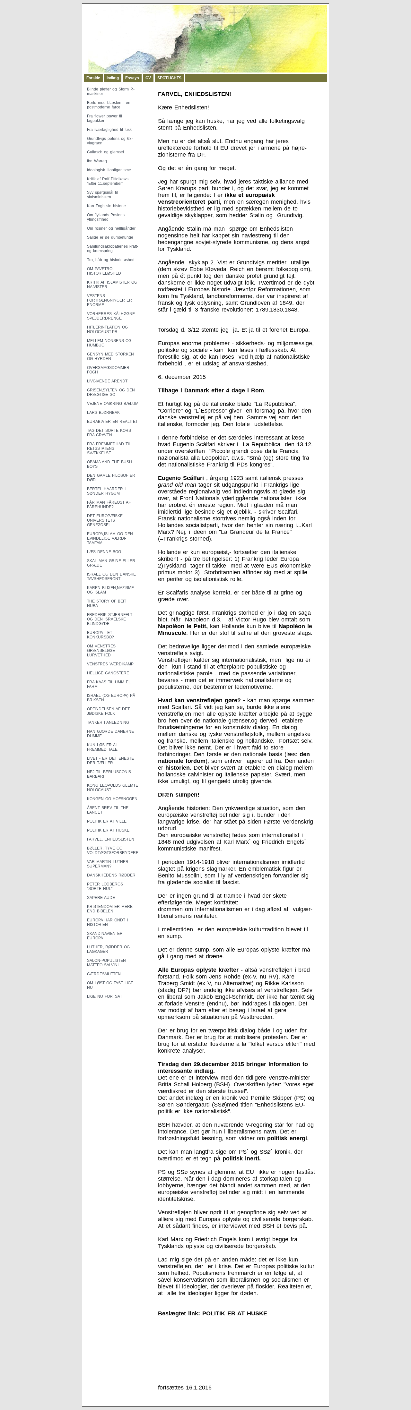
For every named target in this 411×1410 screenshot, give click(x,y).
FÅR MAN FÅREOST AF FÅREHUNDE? (109, 504)
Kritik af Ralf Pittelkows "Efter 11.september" (107, 181)
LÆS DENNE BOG (104, 552)
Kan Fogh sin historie (106, 206)
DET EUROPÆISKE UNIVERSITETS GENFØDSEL (105, 520)
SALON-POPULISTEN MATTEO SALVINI (106, 962)
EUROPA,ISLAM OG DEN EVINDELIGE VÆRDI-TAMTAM (110, 538)
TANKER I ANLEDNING (108, 722)
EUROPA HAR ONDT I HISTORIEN (107, 922)
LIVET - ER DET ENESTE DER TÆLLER (110, 760)
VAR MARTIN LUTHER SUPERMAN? (107, 863)
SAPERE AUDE (101, 897)
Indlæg (113, 78)
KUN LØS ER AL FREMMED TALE (102, 747)
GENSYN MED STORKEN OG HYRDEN (110, 356)
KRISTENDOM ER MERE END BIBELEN (110, 908)
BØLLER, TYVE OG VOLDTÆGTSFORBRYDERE (112, 850)
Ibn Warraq (97, 161)
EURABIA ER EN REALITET (112, 421)
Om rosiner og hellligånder (111, 228)
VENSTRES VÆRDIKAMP (110, 664)
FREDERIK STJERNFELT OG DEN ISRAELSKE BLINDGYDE (109, 619)
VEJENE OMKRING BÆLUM (112, 403)
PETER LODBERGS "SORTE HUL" (105, 886)
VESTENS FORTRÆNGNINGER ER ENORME (109, 300)
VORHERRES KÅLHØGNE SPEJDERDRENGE (111, 316)
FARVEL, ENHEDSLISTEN (110, 839)
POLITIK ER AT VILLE (107, 821)
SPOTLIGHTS (169, 78)
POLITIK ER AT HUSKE (108, 830)
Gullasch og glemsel (105, 152)
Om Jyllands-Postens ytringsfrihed (106, 217)
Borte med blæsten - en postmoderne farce (108, 104)
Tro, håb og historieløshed (111, 260)
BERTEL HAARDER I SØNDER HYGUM (106, 491)
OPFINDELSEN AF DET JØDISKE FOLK (108, 711)
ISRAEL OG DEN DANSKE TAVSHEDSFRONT (111, 576)
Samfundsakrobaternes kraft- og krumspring (112, 248)
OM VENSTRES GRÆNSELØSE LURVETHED (101, 650)
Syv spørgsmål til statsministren (102, 194)
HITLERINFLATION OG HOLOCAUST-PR (107, 329)
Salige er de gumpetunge (110, 237)
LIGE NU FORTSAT (104, 996)
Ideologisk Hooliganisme (109, 170)
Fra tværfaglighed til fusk (109, 129)
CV (148, 78)
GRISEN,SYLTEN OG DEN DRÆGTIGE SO (111, 392)
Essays (132, 78)
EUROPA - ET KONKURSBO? (100, 634)
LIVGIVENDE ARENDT (107, 381)
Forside (93, 78)
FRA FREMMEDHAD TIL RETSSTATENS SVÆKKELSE (109, 448)
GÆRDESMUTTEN (104, 974)
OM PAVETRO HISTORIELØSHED (104, 271)
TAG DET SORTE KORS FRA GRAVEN (109, 432)
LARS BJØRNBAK (103, 412)
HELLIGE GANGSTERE (108, 673)
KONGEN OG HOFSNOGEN (112, 799)
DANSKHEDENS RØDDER (111, 875)
